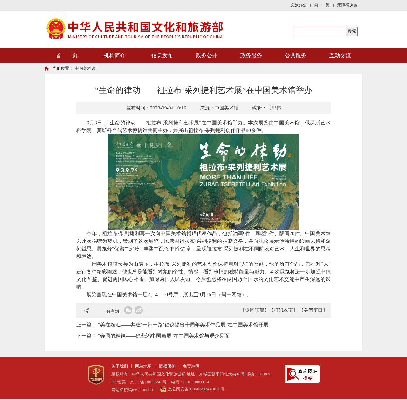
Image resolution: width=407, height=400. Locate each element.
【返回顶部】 (254, 310)
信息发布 (162, 56)
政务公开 (206, 56)
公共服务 (296, 56)
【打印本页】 (283, 310)
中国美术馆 (85, 68)
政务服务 (251, 56)
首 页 (67, 56)
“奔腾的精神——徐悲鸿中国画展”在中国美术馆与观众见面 (164, 336)
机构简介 (114, 56)
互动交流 (340, 56)
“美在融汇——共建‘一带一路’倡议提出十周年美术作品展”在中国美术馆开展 (183, 324)
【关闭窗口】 (313, 310)
